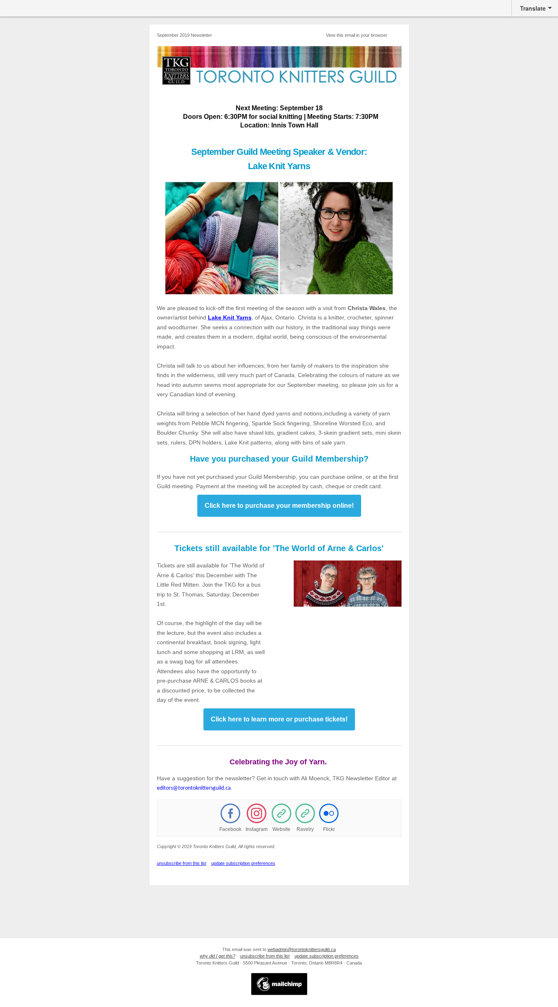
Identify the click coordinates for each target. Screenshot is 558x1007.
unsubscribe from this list (181, 863)
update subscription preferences (243, 863)
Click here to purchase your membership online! (279, 505)
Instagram (257, 829)
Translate (533, 8)
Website (281, 829)
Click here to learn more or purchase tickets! (279, 719)
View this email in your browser (356, 35)
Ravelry (305, 829)
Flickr (329, 829)
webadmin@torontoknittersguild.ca (302, 949)
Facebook (230, 829)
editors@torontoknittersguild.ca (194, 788)
